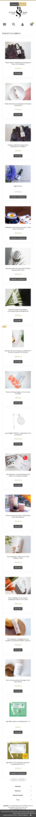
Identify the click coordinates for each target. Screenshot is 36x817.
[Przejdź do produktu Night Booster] (18, 174)
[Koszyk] (31, 24)
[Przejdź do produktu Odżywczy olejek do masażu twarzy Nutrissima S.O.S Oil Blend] (18, 132)
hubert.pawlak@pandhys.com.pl (18, 809)
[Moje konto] (22, 24)
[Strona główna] (18, 12)
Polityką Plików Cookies (6, 813)
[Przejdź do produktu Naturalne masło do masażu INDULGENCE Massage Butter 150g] (18, 256)
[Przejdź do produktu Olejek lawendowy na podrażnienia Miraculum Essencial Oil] (18, 91)
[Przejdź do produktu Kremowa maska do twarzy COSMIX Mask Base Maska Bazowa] (18, 503)
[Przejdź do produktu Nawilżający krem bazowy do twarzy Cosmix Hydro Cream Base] (18, 215)
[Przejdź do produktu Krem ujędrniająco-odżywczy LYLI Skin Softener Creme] (18, 544)
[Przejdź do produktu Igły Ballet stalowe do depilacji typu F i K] (18, 709)
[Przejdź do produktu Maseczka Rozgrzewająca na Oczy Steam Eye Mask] (18, 379)
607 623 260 (21, 807)
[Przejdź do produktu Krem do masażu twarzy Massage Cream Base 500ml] (18, 668)
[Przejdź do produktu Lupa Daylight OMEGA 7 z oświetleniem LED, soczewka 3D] (18, 421)
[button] (4, 24)
